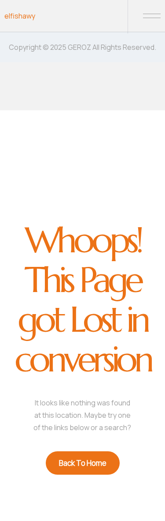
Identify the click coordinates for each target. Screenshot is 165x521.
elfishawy (19, 16)
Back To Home (82, 463)
